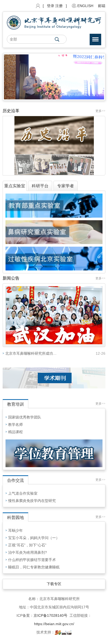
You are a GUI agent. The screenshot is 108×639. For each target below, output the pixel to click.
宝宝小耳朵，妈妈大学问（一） (34, 538)
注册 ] (61, 6)
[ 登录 (48, 6)
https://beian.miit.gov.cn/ (54, 624)
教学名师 (15, 424)
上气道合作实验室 (22, 493)
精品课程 (15, 432)
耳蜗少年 (15, 530)
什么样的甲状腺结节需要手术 (32, 560)
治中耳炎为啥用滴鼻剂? (27, 552)
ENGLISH (85, 6)
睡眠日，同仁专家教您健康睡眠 (34, 567)
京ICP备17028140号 (50, 615)
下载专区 (54, 584)
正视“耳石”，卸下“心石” (27, 545)
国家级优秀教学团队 (24, 417)
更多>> (100, 111)
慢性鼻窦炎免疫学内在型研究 (32, 501)
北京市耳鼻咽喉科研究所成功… (31, 353)
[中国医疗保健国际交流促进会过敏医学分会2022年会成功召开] (54, 76)
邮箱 (101, 6)
